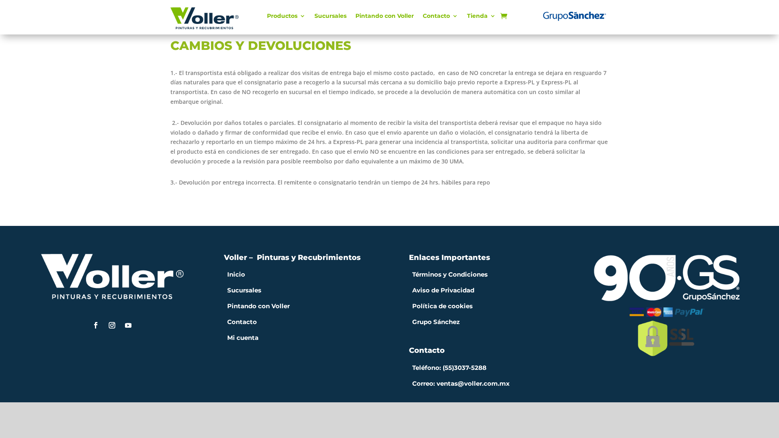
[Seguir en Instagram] (111, 325)
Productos (282, 16)
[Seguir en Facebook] (95, 325)
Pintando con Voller (384, 16)
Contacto (436, 16)
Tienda (477, 16)
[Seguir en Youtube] (128, 325)
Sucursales (330, 16)
